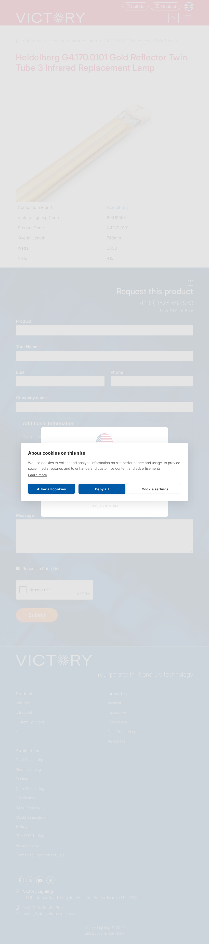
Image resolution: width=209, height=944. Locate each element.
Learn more (37, 475)
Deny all (102, 489)
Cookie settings (155, 489)
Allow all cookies (51, 489)
